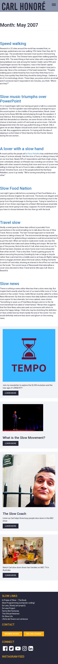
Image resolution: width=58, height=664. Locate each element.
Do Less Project (8, 608)
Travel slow (10, 222)
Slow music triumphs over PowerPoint (23, 98)
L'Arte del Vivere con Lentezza (15, 619)
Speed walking (13, 43)
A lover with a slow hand (22, 148)
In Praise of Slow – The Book (14, 600)
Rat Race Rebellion (33, 154)
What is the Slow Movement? (24, 438)
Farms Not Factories (10, 611)
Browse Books (12, 634)
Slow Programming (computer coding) (18, 603)
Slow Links (9, 596)
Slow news (9, 283)
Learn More (10, 393)
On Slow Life (7, 616)
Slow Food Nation (16, 188)
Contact (8, 624)
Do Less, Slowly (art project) (13, 605)
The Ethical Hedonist (10, 614)
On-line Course (33, 634)
